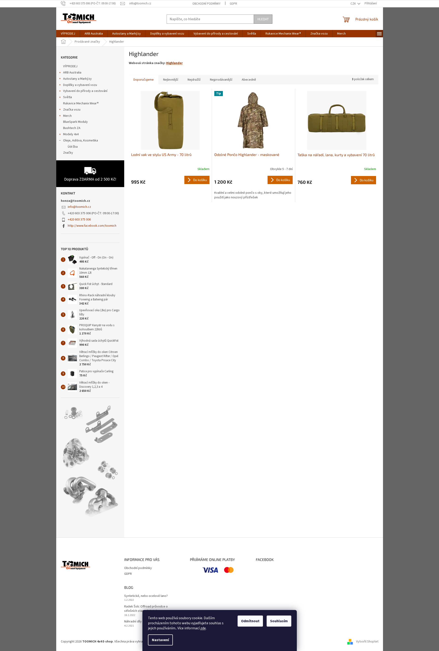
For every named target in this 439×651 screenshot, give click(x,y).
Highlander (174, 63)
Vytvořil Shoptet (367, 641)
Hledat (263, 19)
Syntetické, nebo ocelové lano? (146, 596)
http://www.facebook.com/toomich (92, 225)
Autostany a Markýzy (77, 78)
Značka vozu (71, 109)
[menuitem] (68, 33)
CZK (354, 4)
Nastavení (160, 639)
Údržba (73, 146)
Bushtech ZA (71, 128)
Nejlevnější (170, 79)
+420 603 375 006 (79, 219)
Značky (68, 152)
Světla (67, 97)
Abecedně (249, 79)
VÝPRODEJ (70, 66)
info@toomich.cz (79, 207)
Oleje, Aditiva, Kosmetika (80, 140)
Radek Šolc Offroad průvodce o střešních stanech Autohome (146, 608)
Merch (67, 116)
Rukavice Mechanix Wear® (81, 103)
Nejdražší (194, 79)
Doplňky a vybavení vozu (80, 85)
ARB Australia (72, 72)
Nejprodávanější (221, 79)
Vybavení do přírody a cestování (85, 91)
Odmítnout (250, 621)
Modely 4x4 (71, 134)
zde (203, 628)
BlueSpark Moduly (75, 122)
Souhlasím (279, 621)
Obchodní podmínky (206, 4)
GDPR (233, 4)
